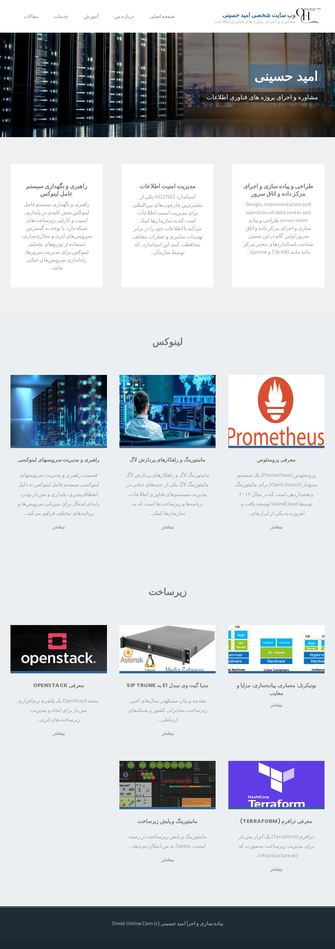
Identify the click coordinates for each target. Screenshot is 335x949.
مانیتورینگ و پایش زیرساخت (167, 821)
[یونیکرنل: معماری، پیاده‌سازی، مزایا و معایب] (276, 649)
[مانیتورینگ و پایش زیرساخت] (167, 785)
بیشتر (276, 526)
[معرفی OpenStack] (58, 649)
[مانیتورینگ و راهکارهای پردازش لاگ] (167, 411)
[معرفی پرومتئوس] (276, 411)
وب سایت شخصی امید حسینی (259, 15)
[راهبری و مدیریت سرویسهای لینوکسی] (58, 411)
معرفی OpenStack (58, 685)
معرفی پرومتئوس (276, 459)
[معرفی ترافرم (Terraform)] (276, 785)
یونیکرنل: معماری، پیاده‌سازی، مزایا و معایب (276, 689)
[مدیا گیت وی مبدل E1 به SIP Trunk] (167, 649)
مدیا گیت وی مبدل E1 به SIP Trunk (167, 685)
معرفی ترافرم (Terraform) (276, 821)
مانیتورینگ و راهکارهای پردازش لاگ (167, 459)
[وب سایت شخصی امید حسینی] (309, 16)
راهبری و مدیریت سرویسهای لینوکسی (58, 459)
